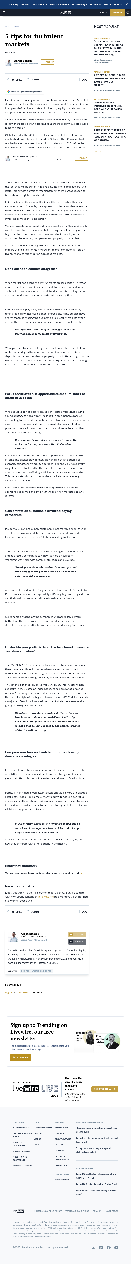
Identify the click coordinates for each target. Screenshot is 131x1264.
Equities (25, 971)
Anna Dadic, (99, 118)
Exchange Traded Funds (22, 1135)
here (83, 872)
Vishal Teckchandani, (103, 60)
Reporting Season (102, 38)
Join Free (117, 12)
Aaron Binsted (23, 60)
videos (37, 1139)
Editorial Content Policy (48, 1211)
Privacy (97, 1211)
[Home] (66, 13)
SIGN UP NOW (20, 1057)
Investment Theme (102, 127)
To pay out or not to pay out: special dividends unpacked (93, 1150)
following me (46, 896)
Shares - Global (21, 1151)
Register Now (102, 1089)
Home (7, 27)
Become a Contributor (62, 1158)
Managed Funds (21, 1127)
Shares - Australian (19, 1144)
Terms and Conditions (77, 1211)
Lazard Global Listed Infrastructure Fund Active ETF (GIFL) (96, 1176)
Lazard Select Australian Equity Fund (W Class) (96, 1192)
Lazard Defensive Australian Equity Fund (96, 1184)
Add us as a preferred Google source (26, 91)
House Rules (111, 1211)
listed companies (43, 1127)
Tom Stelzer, (99, 90)
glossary (39, 1133)
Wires (16, 27)
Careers (59, 1150)
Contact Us (61, 1165)
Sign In (103, 12)
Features (60, 1145)
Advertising (61, 1127)
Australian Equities (41, 971)
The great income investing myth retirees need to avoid (96, 1130)
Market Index (62, 1180)
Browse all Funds (22, 1166)
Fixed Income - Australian (20, 1158)
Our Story (60, 1133)
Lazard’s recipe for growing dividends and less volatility (97, 1140)
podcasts (39, 1145)
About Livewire (63, 1139)
